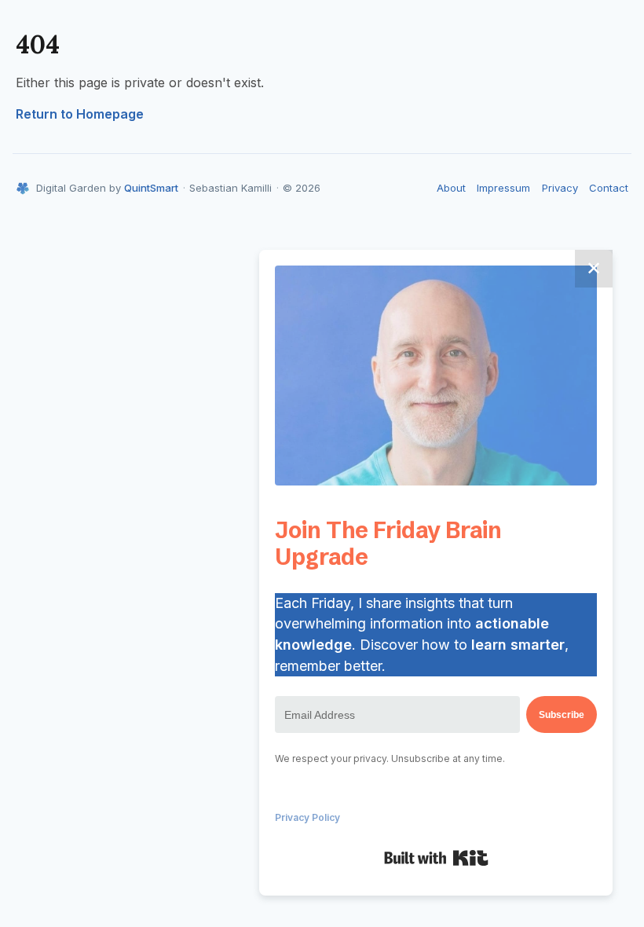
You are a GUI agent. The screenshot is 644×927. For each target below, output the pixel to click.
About (451, 187)
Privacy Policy (307, 817)
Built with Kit (436, 858)
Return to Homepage (80, 114)
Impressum (503, 187)
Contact (608, 187)
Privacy (560, 187)
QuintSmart (151, 187)
